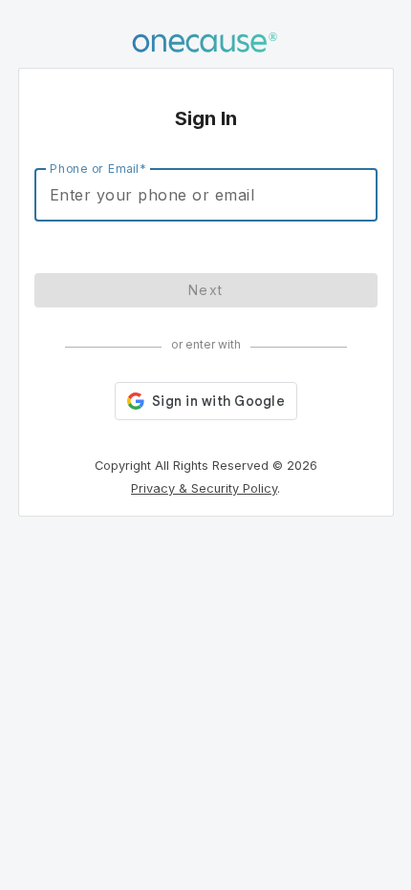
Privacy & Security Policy (204, 488)
